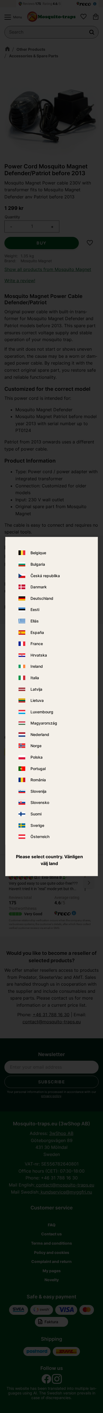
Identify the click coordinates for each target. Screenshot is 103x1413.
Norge (35, 746)
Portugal (38, 768)
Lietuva (37, 700)
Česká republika (45, 575)
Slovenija (38, 791)
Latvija (36, 689)
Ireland (36, 666)
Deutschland (41, 598)
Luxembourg (41, 712)
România (38, 780)
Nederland (39, 734)
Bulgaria (37, 564)
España (37, 632)
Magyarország (43, 723)
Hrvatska (38, 655)
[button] (12, 17)
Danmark (38, 587)
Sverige (37, 825)
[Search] (92, 32)
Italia (34, 677)
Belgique (38, 553)
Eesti (34, 609)
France (36, 644)
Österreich (39, 836)
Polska (36, 757)
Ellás (34, 621)
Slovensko (39, 802)
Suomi (35, 814)
